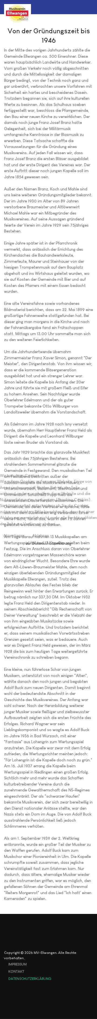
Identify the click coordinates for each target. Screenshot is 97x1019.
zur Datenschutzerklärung (48, 543)
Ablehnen (40, 535)
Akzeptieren (14, 535)
